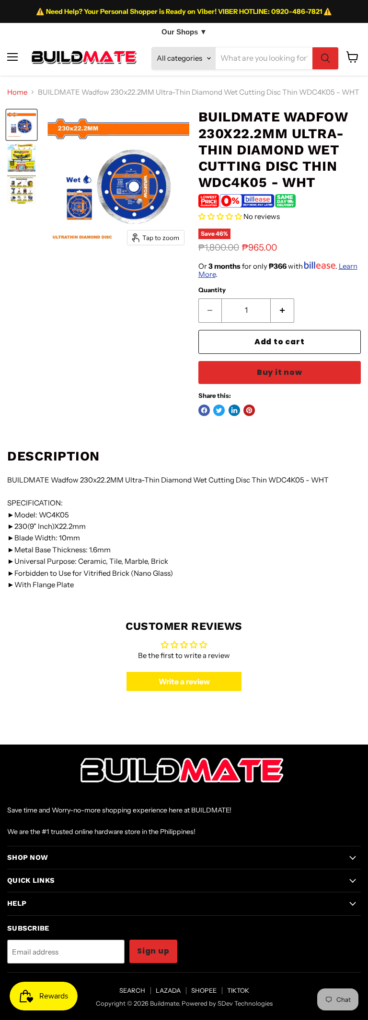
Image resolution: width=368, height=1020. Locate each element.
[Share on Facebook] (204, 410)
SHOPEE (204, 990)
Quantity (212, 290)
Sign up (153, 950)
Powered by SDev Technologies (227, 1003)
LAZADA (168, 990)
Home (17, 92)
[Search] (325, 58)
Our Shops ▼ (184, 32)
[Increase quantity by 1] (282, 310)
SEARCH (132, 990)
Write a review (184, 681)
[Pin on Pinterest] (249, 410)
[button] (220, 216)
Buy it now (279, 372)
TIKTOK (238, 990)
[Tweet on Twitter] (219, 410)
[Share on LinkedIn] (234, 410)
